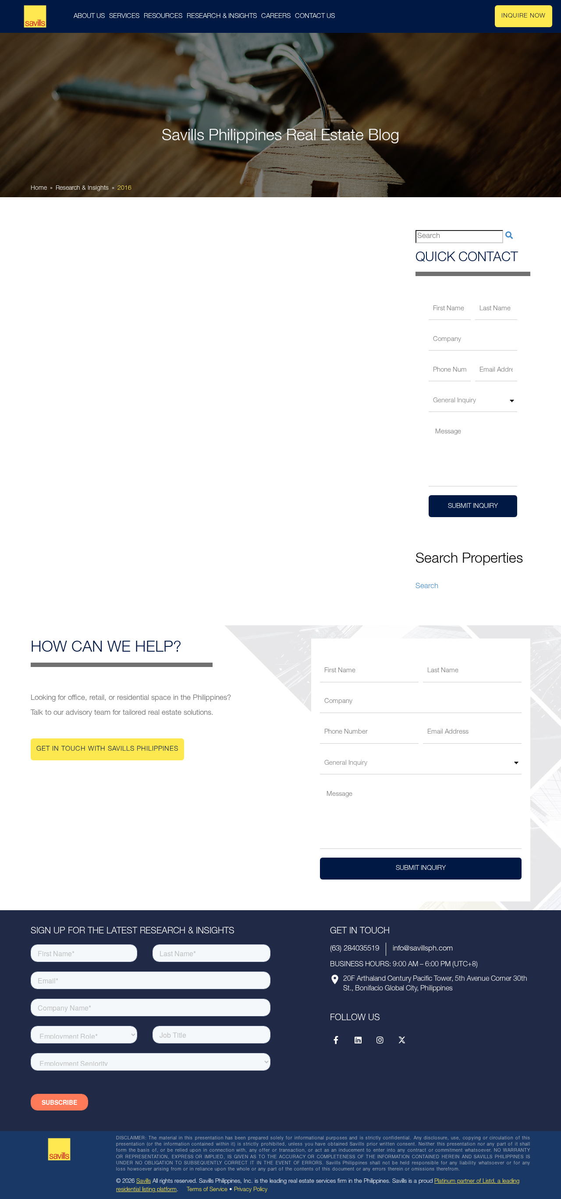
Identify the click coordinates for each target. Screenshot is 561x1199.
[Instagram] (380, 1040)
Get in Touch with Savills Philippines (107, 749)
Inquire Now (523, 16)
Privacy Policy (250, 1190)
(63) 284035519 (354, 949)
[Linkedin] (358, 1040)
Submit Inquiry (473, 506)
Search (426, 586)
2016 (124, 188)
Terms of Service (207, 1190)
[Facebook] (336, 1040)
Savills (143, 1182)
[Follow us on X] (402, 1040)
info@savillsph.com (423, 949)
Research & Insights (82, 188)
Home (39, 188)
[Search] (509, 236)
